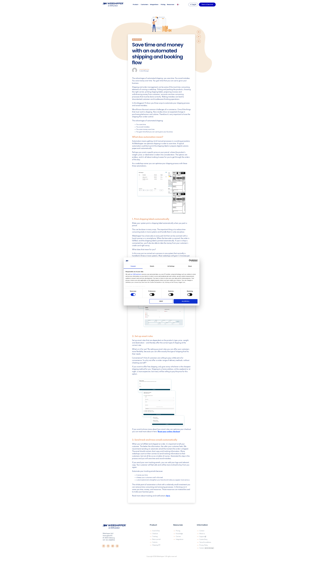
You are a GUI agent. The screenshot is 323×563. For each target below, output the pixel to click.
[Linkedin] (103, 546)
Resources (170, 4)
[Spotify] (117, 546)
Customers (144, 4)
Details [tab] (152, 266)
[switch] (152, 294)
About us (202, 533)
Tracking (155, 536)
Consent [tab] (133, 266)
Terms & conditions (205, 542)
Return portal (156, 539)
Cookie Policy (203, 539)
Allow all (186, 301)
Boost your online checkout (169, 432)
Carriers (178, 536)
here (168, 496)
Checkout (155, 533)
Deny (161, 301)
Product (135, 4)
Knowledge (179, 533)
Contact (201, 531)
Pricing (163, 4)
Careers (206, 548)
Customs (154, 542)
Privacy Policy (203, 545)
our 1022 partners (135, 274)
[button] (199, 32)
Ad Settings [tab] (170, 266)
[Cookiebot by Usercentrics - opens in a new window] (190, 260)
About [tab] (190, 266)
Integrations (154, 4)
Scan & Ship (156, 531)
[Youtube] (113, 546)
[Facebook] (108, 546)
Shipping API (156, 545)
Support (202, 536)
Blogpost (137, 39)
